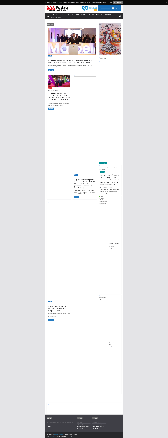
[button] (59, 15)
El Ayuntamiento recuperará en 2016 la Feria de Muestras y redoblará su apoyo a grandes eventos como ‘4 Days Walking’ (84, 183)
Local (57, 14)
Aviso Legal (79, 422)
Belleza (91, 14)
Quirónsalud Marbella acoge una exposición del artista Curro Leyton (83, 426)
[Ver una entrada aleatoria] (119, 16)
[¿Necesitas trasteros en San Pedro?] (103, 344)
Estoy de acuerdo (118, 2)
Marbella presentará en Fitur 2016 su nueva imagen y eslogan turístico (58, 308)
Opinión (64, 14)
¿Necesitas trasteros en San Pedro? (114, 343)
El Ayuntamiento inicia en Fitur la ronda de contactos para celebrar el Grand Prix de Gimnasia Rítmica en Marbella (59, 96)
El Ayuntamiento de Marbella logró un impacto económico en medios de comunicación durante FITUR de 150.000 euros (70, 61)
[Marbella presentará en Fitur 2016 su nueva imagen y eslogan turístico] (59, 251)
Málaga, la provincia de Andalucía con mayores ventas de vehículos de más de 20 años (114, 244)
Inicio (52, 14)
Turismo (83, 14)
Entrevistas (107, 14)
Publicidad (49, 426)
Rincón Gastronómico (56, 17)
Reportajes (99, 14)
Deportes (70, 14)
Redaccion (59, 58)
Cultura (77, 14)
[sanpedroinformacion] (48, 16)
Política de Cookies (96, 422)
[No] (166, 2)
